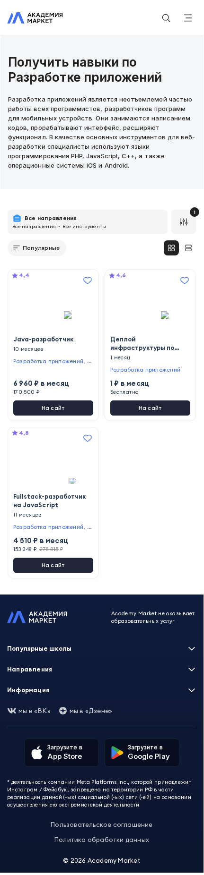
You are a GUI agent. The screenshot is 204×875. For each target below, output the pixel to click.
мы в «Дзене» (91, 710)
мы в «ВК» (34, 710)
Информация (28, 690)
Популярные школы (39, 648)
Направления (29, 669)
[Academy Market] (35, 18)
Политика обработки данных (101, 839)
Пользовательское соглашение (101, 824)
